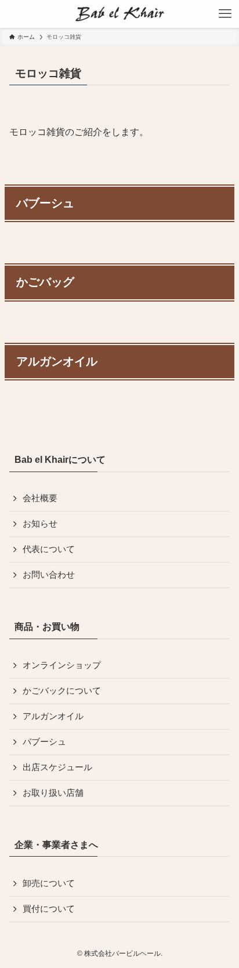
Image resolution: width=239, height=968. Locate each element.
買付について (49, 908)
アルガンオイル (53, 716)
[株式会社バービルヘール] (120, 14)
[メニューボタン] (225, 14)
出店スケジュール (57, 767)
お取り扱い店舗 (53, 792)
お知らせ (40, 523)
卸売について (49, 883)
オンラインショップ (62, 665)
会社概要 (40, 498)
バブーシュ (44, 741)
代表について (49, 549)
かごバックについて (62, 690)
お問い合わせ (49, 574)
